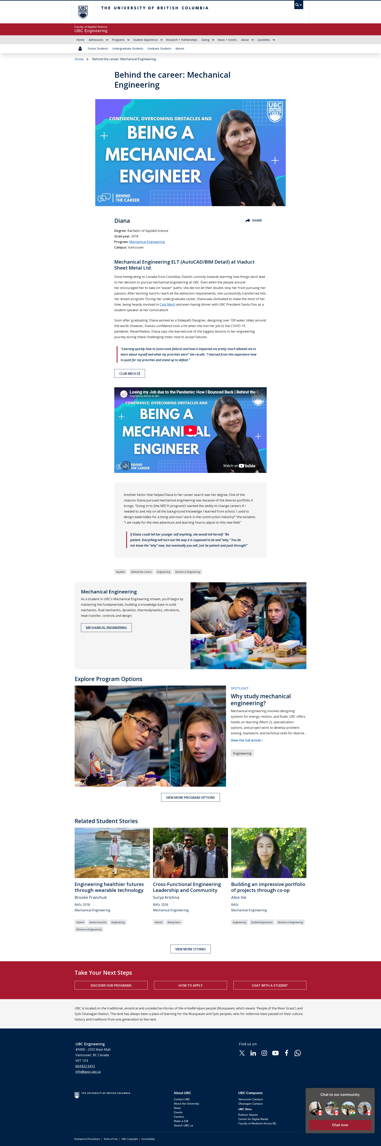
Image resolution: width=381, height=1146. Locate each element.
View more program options (190, 797)
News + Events (227, 40)
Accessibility (148, 1139)
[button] (340, 1125)
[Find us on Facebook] (286, 1053)
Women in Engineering (187, 572)
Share (257, 220)
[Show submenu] (107, 40)
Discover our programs (111, 985)
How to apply (191, 985)
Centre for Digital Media (253, 1119)
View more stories (190, 949)
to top (368, 1136)
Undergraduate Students (127, 48)
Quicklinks (263, 40)
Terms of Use (111, 1139)
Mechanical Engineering (147, 242)
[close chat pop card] (370, 1091)
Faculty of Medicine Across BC (257, 1123)
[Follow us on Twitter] (242, 1053)
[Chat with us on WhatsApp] (297, 1053)
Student (120, 572)
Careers (179, 1116)
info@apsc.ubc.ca (88, 1071)
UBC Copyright (129, 1139)
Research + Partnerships (181, 40)
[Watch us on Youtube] (275, 1053)
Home (80, 40)
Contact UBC (182, 1099)
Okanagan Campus (250, 1103)
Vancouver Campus (250, 1099)
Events (178, 1112)
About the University (186, 1103)
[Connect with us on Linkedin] (253, 1053)
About (245, 40)
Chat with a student (270, 985)
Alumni (179, 48)
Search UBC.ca (183, 1125)
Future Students (98, 48)
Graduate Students (159, 48)
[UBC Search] (298, 5)
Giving (205, 40)
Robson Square (248, 1114)
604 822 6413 (85, 1066)
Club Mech (167, 304)
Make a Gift (181, 1121)
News (177, 1108)
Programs (118, 40)
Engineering (163, 572)
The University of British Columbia (82, 12)
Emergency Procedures (87, 1139)
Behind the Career (141, 572)
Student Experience (145, 40)
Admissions (96, 40)
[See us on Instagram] (264, 1053)
